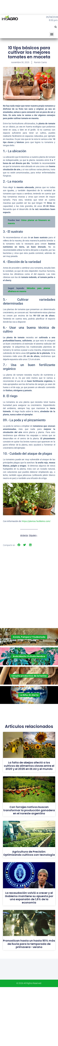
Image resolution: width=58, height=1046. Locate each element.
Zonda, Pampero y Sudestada (29, 636)
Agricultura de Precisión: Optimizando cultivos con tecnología (29, 853)
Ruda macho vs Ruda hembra (29, 656)
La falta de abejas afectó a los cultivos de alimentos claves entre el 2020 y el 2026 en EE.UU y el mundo (29, 766)
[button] (56, 27)
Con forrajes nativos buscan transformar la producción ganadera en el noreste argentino (29, 810)
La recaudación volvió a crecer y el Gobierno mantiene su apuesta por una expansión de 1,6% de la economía (29, 897)
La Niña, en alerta (29, 695)
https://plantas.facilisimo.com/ (36, 521)
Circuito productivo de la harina (29, 675)
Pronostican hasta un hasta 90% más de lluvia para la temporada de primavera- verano (29, 944)
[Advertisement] (29, 579)
